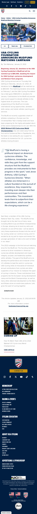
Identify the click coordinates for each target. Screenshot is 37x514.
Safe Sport (13, 2)
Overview (4, 438)
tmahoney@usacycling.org (18, 306)
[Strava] (30, 6)
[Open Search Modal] (29, 11)
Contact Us (18, 371)
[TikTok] (25, 6)
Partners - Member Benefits (8, 393)
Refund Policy (5, 455)
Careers (4, 453)
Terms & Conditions (22, 488)
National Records (6, 411)
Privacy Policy (14, 488)
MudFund (16, 86)
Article (8, 18)
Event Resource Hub (6, 404)
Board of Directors (6, 442)
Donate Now (9, 291)
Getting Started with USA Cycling (9, 389)
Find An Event (5, 407)
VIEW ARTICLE (9, 350)
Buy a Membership (6, 391)
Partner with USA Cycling (8, 466)
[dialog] (6, 512)
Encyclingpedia (5, 420)
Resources (4, 426)
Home (3, 18)
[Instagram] (7, 6)
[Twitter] (16, 6)
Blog (3, 429)
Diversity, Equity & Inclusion (8, 448)
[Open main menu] (34, 11)
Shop (27, 2)
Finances (4, 444)
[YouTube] (21, 6)
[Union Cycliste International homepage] (18, 478)
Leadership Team (6, 440)
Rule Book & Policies (6, 424)
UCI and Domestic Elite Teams (8, 409)
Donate (32, 2)
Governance (5, 446)
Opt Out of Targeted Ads (7, 468)
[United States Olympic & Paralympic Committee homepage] (18, 497)
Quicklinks (20, 2)
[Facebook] (11, 6)
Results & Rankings (6, 402)
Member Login (5, 2)
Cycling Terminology (7, 422)
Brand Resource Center (7, 464)
